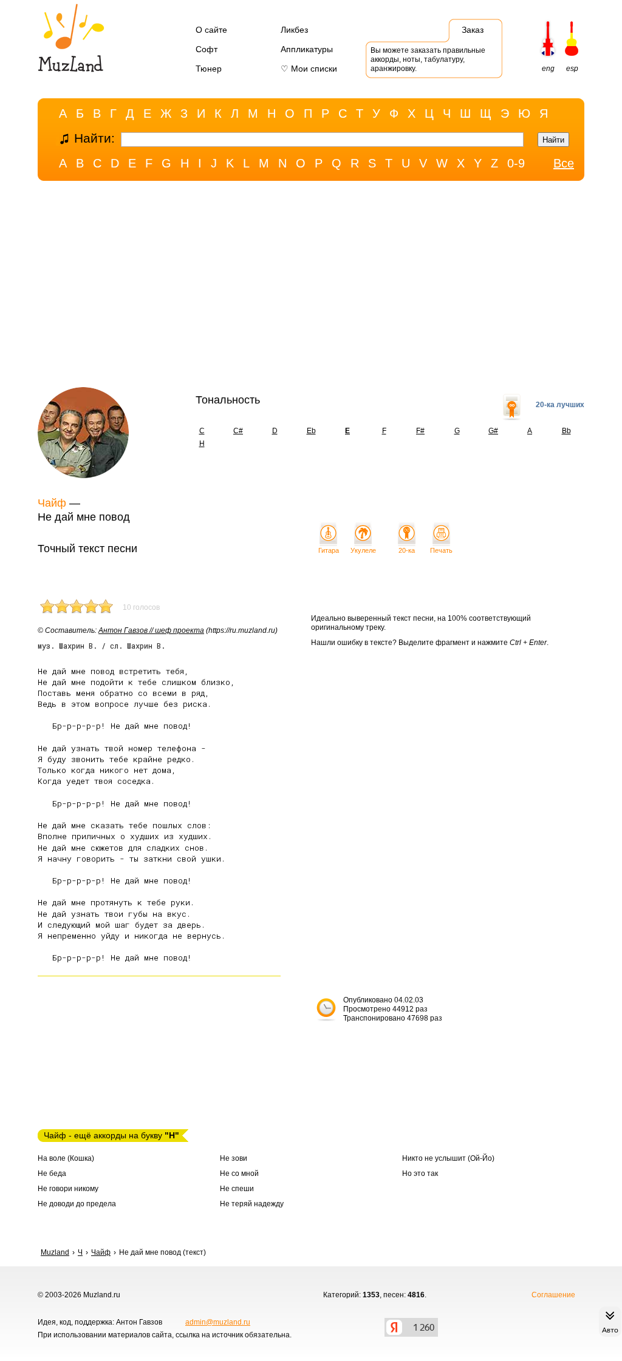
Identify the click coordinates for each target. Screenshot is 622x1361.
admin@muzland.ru (217, 1322)
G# (493, 431)
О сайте (211, 30)
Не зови (233, 1158)
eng (548, 68)
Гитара (328, 550)
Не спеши (237, 1188)
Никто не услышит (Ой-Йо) (448, 1158)
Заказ (473, 30)
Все (563, 163)
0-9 (516, 163)
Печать (441, 550)
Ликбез (294, 30)
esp (572, 68)
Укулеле (363, 550)
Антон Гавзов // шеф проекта (151, 630)
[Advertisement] (311, 287)
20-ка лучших (560, 404)
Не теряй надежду (252, 1204)
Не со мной (239, 1173)
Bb (566, 431)
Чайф (52, 503)
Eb (311, 431)
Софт (206, 49)
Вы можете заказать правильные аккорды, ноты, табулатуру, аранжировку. (428, 59)
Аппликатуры (307, 49)
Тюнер (209, 68)
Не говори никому (68, 1188)
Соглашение (553, 1295)
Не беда (52, 1173)
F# (420, 431)
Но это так (420, 1173)
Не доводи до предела (77, 1204)
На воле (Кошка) (66, 1158)
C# (238, 431)
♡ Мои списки (309, 68)
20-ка (406, 550)
